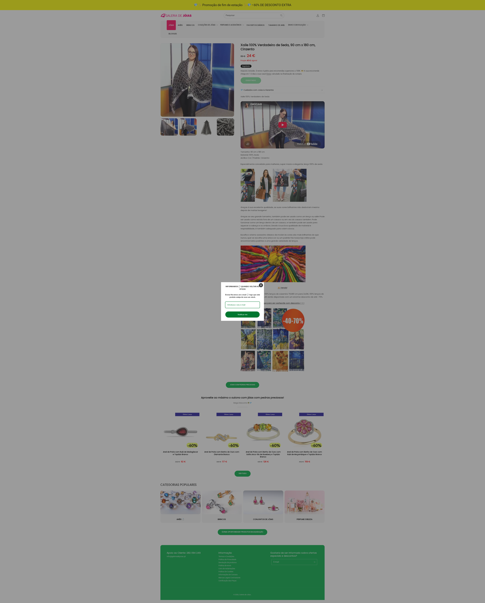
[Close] (261, 285)
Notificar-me (242, 314)
